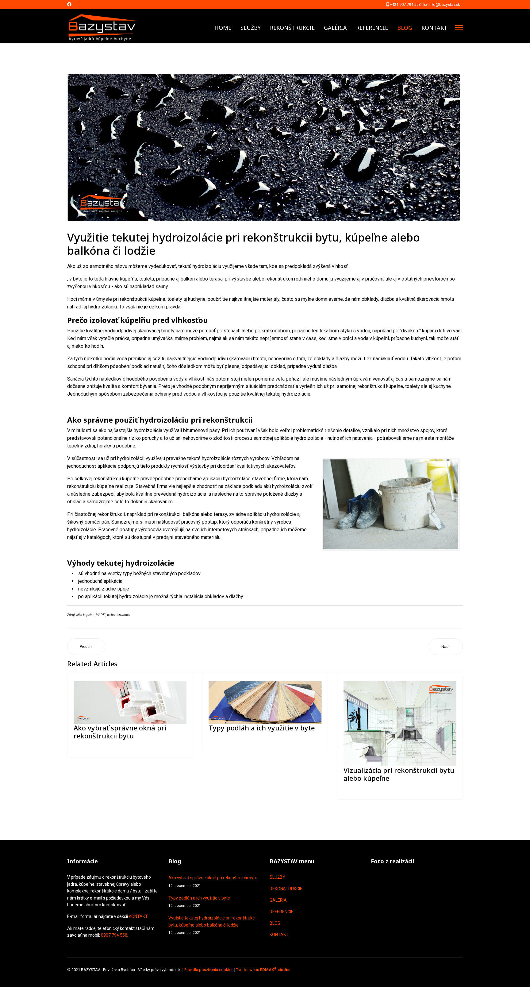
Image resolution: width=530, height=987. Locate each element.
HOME (222, 27)
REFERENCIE (372, 27)
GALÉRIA (335, 27)
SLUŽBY (250, 27)
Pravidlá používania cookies (208, 969)
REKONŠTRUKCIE (292, 27)
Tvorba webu (263, 969)
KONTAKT (434, 27)
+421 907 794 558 (405, 4)
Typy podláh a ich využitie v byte (262, 727)
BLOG (404, 27)
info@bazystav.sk (444, 4)
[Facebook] (69, 4)
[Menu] (459, 27)
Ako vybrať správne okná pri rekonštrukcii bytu (120, 731)
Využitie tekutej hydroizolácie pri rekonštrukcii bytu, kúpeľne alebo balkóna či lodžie (212, 925)
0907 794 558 (114, 935)
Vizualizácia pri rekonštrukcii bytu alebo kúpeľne (399, 774)
